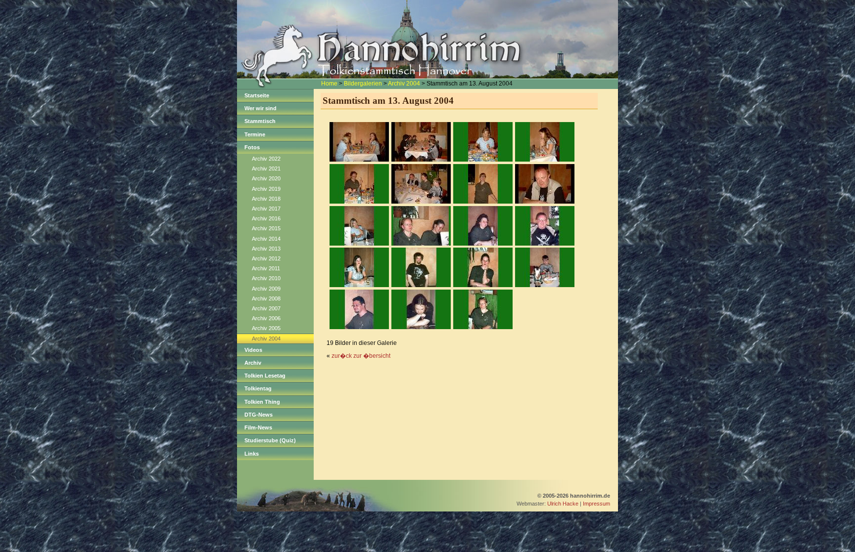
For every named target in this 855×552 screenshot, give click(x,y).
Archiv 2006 (266, 318)
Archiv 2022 (266, 159)
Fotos (252, 147)
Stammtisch (260, 121)
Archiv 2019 (266, 189)
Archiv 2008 (266, 298)
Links (251, 454)
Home (329, 83)
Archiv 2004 (404, 83)
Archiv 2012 (266, 258)
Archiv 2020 (266, 178)
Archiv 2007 (266, 308)
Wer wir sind (260, 108)
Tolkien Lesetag (264, 376)
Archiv (252, 363)
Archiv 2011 (266, 268)
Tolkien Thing (262, 402)
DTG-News (258, 415)
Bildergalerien (363, 83)
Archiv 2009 (266, 289)
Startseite (256, 95)
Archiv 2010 (266, 278)
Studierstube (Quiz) (270, 440)
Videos (253, 350)
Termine (254, 134)
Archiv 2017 (266, 209)
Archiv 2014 (266, 239)
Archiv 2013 (266, 249)
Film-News (258, 427)
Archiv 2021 (266, 168)
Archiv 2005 (266, 328)
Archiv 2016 (266, 218)
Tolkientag (258, 388)
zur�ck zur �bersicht (361, 355)
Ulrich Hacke (562, 504)
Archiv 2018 (266, 199)
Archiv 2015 (266, 228)
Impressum (596, 504)
